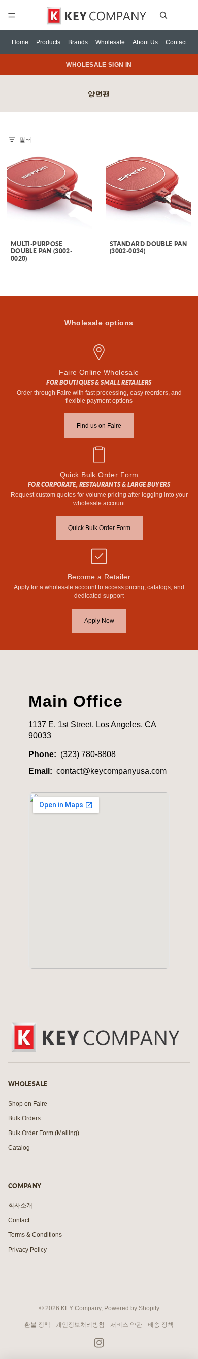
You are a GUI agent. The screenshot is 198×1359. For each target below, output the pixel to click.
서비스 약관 (126, 1324)
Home (20, 42)
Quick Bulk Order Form (99, 528)
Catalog (19, 1147)
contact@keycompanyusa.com (111, 771)
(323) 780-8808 (88, 754)
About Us (145, 42)
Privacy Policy (27, 1249)
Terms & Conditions (35, 1234)
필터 (25, 139)
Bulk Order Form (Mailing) (43, 1133)
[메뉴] (11, 15)
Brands (78, 42)
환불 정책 (37, 1324)
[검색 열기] (163, 15)
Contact (176, 42)
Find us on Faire (99, 425)
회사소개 (20, 1205)
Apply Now (99, 620)
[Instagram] (99, 1343)
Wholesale (110, 42)
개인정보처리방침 (80, 1324)
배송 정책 (161, 1324)
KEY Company (81, 1308)
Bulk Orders (24, 1118)
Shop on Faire (27, 1103)
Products (48, 42)
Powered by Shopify (131, 1308)
